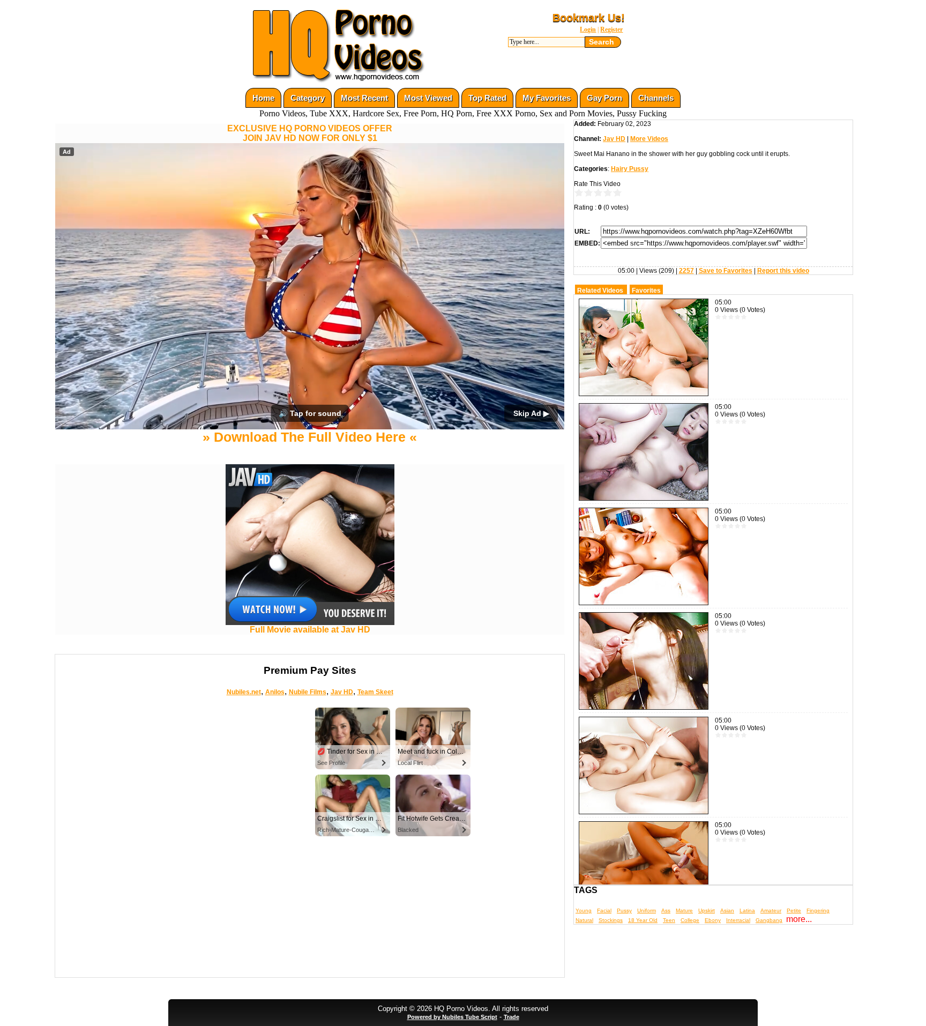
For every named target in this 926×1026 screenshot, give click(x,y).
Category (307, 97)
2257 (686, 270)
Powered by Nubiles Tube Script (452, 1017)
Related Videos (600, 290)
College (690, 920)
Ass (665, 910)
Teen (669, 920)
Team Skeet (375, 692)
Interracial (738, 920)
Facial (604, 910)
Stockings (611, 920)
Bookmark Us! (588, 18)
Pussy (624, 910)
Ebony (713, 920)
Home (263, 97)
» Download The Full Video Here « (310, 436)
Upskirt (706, 910)
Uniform (646, 910)
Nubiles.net (244, 692)
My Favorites (546, 97)
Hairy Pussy (629, 169)
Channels (656, 97)
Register (611, 29)
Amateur (770, 910)
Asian (727, 910)
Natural (584, 920)
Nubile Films (307, 692)
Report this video (783, 270)
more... (799, 919)
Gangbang (769, 920)
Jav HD (342, 692)
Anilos (275, 692)
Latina (747, 910)
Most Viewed (428, 97)
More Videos (649, 139)
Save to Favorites (725, 270)
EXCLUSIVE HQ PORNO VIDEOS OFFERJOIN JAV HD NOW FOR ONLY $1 (309, 133)
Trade (511, 1017)
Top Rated (487, 97)
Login (588, 29)
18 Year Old (643, 920)
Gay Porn (604, 97)
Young (584, 910)
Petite (794, 910)
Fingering (818, 910)
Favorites (646, 290)
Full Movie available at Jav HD (310, 629)
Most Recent (364, 97)
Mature (684, 910)
